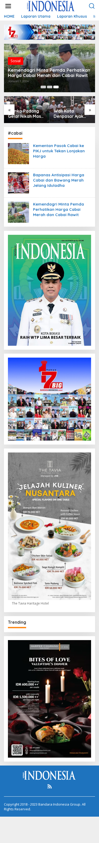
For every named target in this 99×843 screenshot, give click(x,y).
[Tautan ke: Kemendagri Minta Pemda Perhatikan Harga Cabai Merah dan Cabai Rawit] (18, 211)
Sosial (16, 60)
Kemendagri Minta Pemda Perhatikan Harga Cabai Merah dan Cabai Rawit (49, 72)
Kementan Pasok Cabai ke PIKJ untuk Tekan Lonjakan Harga (59, 151)
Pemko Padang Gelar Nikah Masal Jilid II (26, 113)
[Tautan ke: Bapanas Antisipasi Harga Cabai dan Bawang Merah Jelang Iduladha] (18, 182)
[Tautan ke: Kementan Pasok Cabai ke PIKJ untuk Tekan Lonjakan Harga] (18, 153)
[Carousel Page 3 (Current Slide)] (56, 87)
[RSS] (49, 786)
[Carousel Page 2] (49, 87)
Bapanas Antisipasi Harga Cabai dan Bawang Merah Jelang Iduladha (58, 180)
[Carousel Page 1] (43, 87)
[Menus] (8, 6)
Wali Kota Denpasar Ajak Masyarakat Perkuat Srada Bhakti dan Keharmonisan (68, 113)
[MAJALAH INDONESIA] (50, 5)
